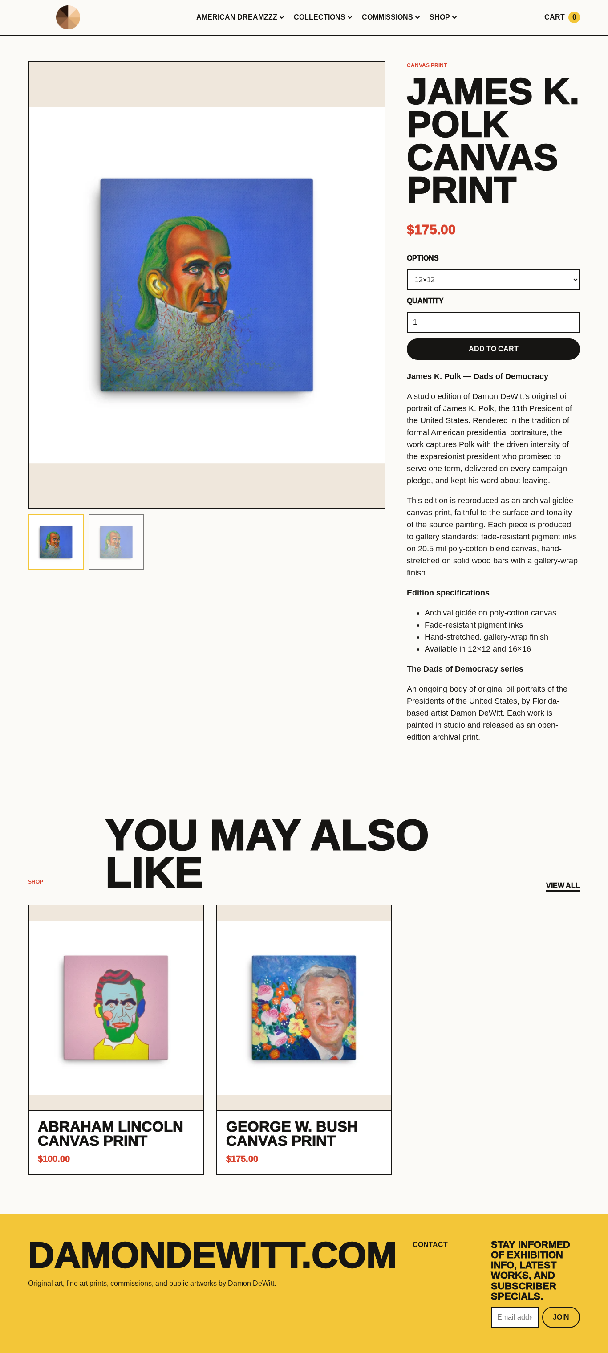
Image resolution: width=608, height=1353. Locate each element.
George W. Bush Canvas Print (292, 1133)
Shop (440, 17)
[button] (207, 285)
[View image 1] (56, 542)
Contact (430, 1244)
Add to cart (494, 349)
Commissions (387, 17)
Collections (319, 17)
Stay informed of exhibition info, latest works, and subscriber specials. (530, 1270)
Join (561, 1317)
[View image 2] (117, 542)
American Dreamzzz (236, 17)
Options (423, 258)
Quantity (425, 301)
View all (563, 885)
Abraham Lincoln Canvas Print (110, 1133)
